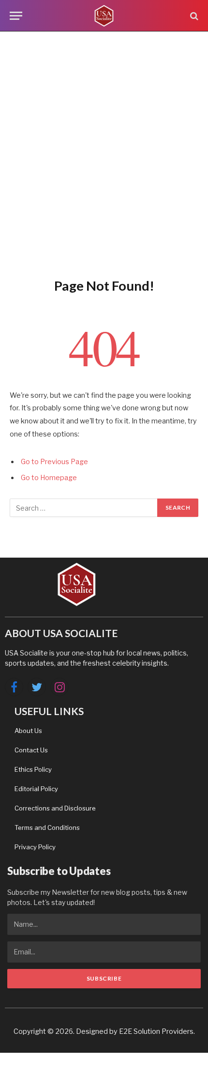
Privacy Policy (35, 847)
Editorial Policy (36, 789)
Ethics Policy (33, 769)
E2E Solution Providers (156, 1031)
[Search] (193, 16)
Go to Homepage (49, 477)
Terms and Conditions (47, 827)
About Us (28, 730)
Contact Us (31, 750)
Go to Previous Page (54, 461)
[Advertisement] (104, 152)
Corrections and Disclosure (55, 808)
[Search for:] (84, 508)
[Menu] (16, 16)
